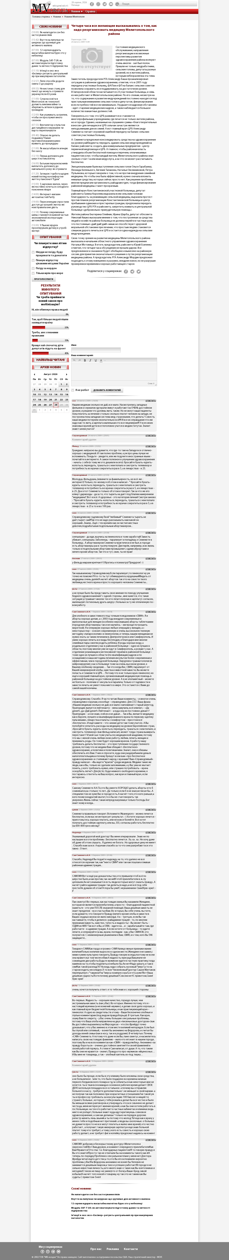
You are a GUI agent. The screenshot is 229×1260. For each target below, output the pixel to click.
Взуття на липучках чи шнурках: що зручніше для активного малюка (48, 43)
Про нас (96, 1249)
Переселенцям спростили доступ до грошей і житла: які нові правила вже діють (50, 205)
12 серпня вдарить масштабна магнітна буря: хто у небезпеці (49, 53)
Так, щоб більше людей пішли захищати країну (50, 321)
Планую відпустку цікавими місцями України (52, 262)
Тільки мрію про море (49, 273)
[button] (74, 360)
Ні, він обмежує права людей (50, 309)
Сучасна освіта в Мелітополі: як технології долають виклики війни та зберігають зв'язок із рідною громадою (47, 104)
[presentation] (74, 360)
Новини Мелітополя (74, 17)
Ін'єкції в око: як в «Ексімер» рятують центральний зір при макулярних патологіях (50, 74)
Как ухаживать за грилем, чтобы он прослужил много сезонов (50, 118)
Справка (90, 11)
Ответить (151, 401)
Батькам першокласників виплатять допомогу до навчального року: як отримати (50, 166)
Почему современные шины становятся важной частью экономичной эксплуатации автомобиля (50, 216)
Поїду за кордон (46, 268)
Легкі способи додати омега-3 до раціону (48, 82)
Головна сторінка (41, 17)
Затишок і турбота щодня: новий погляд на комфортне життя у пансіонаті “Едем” (50, 177)
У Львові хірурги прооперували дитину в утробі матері (49, 228)
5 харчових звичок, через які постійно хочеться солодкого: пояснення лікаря (50, 187)
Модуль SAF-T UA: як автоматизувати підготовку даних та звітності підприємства (50, 63)
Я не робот (82, 390)
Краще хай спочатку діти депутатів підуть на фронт (49, 347)
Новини (75, 11)
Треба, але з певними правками (45, 334)
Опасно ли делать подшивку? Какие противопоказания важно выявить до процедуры (46, 139)
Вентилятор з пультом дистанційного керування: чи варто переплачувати (48, 128)
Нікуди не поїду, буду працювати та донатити (51, 254)
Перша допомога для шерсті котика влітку (47, 157)
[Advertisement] (114, 314)
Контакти (131, 1249)
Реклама (113, 1249)
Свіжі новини (50, 26)
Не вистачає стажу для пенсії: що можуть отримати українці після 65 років (48, 92)
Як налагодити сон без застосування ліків (48, 34)
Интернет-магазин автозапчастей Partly (46, 196)
